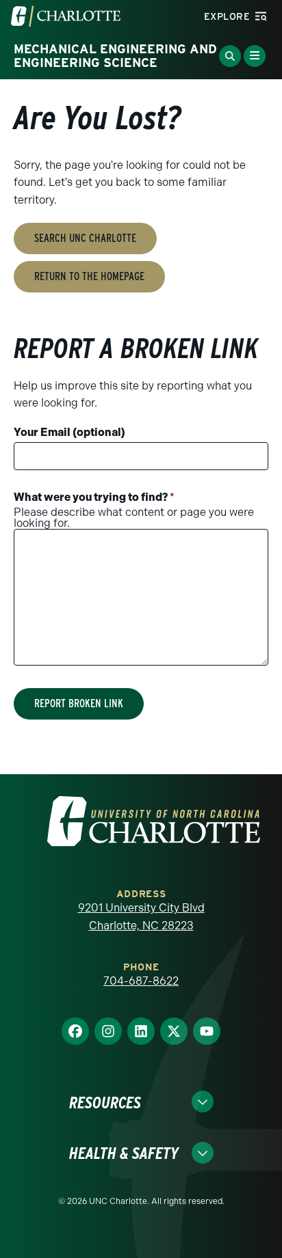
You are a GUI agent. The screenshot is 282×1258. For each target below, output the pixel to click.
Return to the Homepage (89, 276)
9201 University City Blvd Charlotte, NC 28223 (141, 916)
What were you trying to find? (94, 497)
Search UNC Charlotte (85, 238)
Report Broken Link (78, 703)
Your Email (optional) (69, 432)
